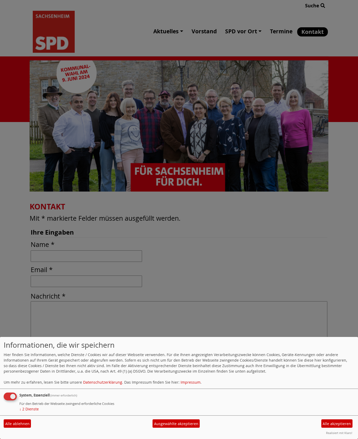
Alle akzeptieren (337, 423)
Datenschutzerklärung (102, 382)
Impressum (190, 382)
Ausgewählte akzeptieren (176, 423)
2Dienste (29, 408)
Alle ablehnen (17, 423)
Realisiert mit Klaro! (339, 433)
